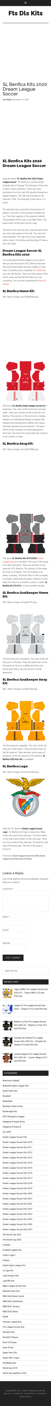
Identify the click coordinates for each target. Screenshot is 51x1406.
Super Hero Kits (10, 1352)
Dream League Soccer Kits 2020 (25, 856)
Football (6, 1245)
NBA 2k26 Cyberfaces (13, 1301)
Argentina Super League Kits (16, 1086)
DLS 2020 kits (39, 270)
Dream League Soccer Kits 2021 (17, 1198)
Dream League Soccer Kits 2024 (17, 1214)
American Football (11, 1080)
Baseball (7, 1096)
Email (6, 930)
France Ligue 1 (9, 1255)
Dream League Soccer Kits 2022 (17, 1204)
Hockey (6, 1260)
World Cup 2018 (10, 1368)
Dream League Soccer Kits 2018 (17, 1183)
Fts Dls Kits (25, 13)
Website (6, 943)
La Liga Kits (8, 1270)
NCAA (5, 1316)
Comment (8, 889)
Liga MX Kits (8, 1281)
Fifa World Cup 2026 (12, 1239)
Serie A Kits (8, 1347)
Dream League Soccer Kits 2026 (17, 1224)
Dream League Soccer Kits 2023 (17, 1209)
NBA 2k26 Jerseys (11, 1306)
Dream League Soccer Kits (15, 1137)
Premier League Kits (12, 1322)
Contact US (18, 1393)
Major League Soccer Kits (14, 1286)
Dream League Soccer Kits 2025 (17, 1219)
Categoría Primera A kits (14, 1121)
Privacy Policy (25, 1396)
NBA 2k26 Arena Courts (13, 1296)
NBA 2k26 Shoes (10, 1311)
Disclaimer (41, 1393)
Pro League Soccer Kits (13, 1327)
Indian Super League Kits (14, 1265)
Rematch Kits (9, 1332)
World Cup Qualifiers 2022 (15, 1373)
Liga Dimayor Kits (11, 1275)
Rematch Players (10, 1337)
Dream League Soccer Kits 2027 (17, 1229)
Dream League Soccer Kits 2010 (17, 1142)
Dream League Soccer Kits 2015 (17, 1168)
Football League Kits (12, 1250)
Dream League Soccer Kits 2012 (17, 1152)
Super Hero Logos (11, 1358)
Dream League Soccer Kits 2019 (17, 1188)
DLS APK (7, 1132)
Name (6, 917)
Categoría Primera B (12, 1127)
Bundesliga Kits (10, 1111)
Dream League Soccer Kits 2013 (17, 1157)
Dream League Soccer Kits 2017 (17, 1178)
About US (8, 1393)
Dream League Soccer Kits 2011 (17, 1147)
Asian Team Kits (10, 1091)
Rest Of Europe (25, 859)
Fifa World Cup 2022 (12, 1234)
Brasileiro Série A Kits (13, 1106)
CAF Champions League (13, 1116)
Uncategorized (9, 1363)
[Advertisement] (25, 55)
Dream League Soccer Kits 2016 (17, 1173)
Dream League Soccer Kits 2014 (17, 1162)
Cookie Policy (30, 1393)
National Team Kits (11, 1291)
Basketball (7, 1101)
